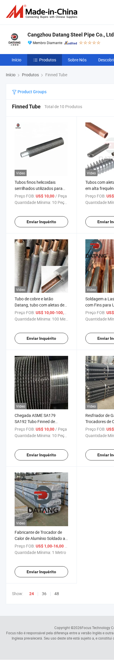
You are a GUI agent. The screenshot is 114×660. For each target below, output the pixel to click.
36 (44, 593)
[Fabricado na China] (43, 11)
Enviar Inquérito (41, 221)
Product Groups (31, 91)
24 (31, 593)
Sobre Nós (77, 60)
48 (56, 593)
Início (16, 60)
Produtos (47, 60)
